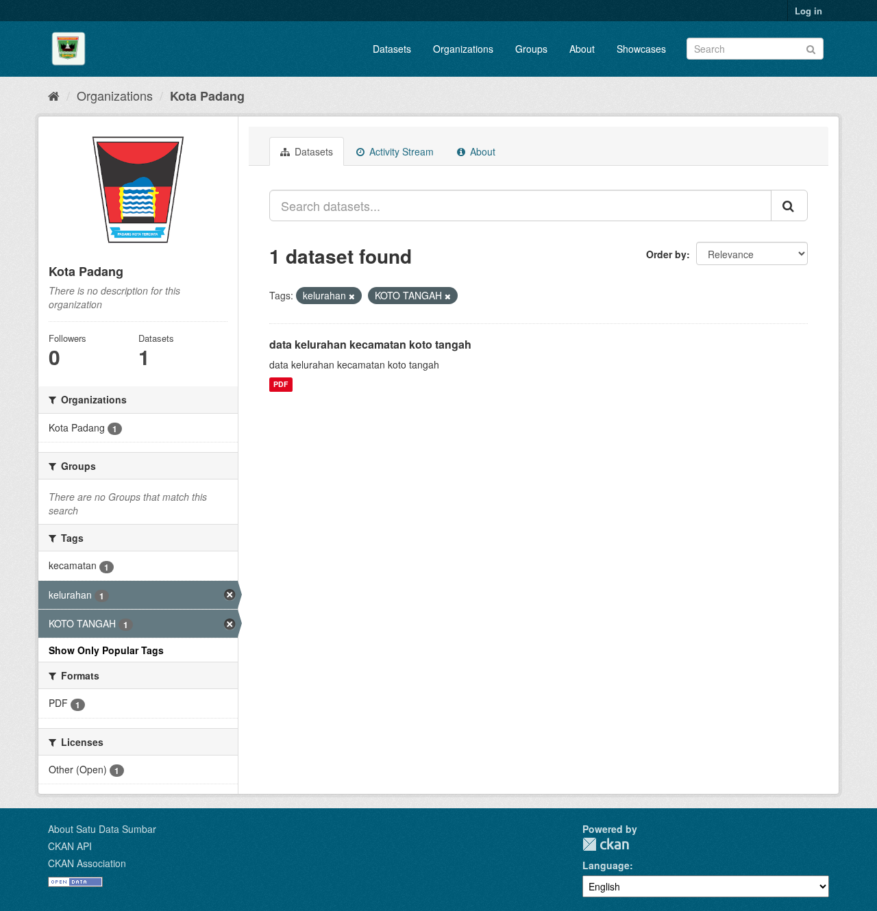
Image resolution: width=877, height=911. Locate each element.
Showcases (641, 48)
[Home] (54, 95)
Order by (666, 254)
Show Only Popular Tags (106, 650)
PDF (280, 384)
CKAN (605, 844)
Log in (808, 10)
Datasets (392, 48)
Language (606, 865)
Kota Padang (207, 96)
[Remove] (352, 295)
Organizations (463, 48)
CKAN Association (87, 863)
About (582, 48)
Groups (531, 48)
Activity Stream (400, 151)
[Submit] (811, 47)
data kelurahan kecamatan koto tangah (370, 344)
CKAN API (70, 846)
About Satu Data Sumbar (102, 829)
